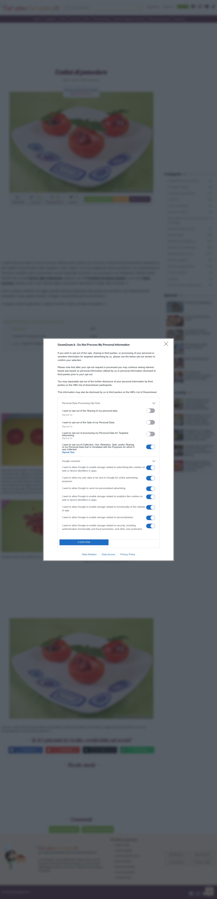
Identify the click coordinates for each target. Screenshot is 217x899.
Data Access (108, 554)
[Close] (167, 345)
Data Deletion (89, 554)
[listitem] (108, 403)
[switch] (150, 410)
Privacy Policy (127, 554)
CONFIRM (84, 542)
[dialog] (108, 449)
